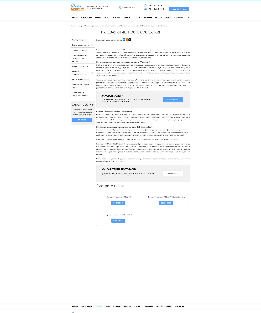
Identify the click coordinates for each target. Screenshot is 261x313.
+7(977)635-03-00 (156, 9)
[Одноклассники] (127, 39)
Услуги (98, 18)
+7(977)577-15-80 (155, 5)
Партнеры (147, 18)
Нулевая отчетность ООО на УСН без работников (166, 197)
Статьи (137, 18)
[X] (129, 39)
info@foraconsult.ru (128, 7)
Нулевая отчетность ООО (131, 26)
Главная (74, 18)
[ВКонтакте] (124, 39)
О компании (86, 18)
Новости (126, 18)
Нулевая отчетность (112, 26)
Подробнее (118, 203)
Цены (107, 18)
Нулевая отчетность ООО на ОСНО (119, 215)
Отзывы (116, 18)
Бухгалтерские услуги (93, 26)
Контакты (178, 18)
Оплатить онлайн (163, 18)
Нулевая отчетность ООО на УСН (119, 197)
